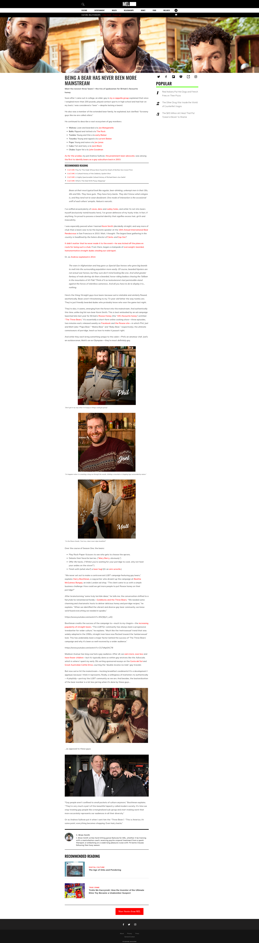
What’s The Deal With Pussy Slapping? (86, 181)
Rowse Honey (105, 316)
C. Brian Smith (106, 15)
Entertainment (99, 10)
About (122, 933)
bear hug (97, 569)
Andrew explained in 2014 (83, 257)
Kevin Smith (107, 226)
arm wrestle (115, 569)
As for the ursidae (73, 156)
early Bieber (101, 135)
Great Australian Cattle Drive (79, 665)
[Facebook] (166, 76)
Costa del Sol (136, 661)
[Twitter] (159, 76)
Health (114, 10)
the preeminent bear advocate (120, 156)
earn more (129, 654)
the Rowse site (122, 323)
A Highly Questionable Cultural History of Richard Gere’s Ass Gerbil (96, 177)
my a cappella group (119, 98)
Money (143, 10)
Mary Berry (104, 558)
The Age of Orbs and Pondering (105, 870)
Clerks (110, 237)
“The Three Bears (73, 319)
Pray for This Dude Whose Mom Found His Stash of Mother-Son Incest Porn (100, 170)
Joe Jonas (98, 142)
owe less (139, 654)
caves (94, 209)
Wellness (166, 10)
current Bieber (105, 138)
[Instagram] (196, 76)
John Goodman (96, 149)
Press (137, 933)
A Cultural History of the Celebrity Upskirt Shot (89, 174)
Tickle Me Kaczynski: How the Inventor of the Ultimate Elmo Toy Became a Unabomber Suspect (116, 891)
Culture (84, 10)
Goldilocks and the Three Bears (112, 599)
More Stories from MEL (129, 911)
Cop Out (122, 237)
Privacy (129, 933)
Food (154, 10)
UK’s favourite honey (127, 316)
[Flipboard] (173, 76)
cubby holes (112, 209)
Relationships (129, 10)
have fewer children (74, 657)
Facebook (106, 323)
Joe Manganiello (106, 127)
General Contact (129, 937)
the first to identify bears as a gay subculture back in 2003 (92, 159)
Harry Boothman (81, 579)
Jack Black (97, 146)
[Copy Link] (188, 76)
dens (100, 209)
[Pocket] (181, 76)
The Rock (100, 131)
